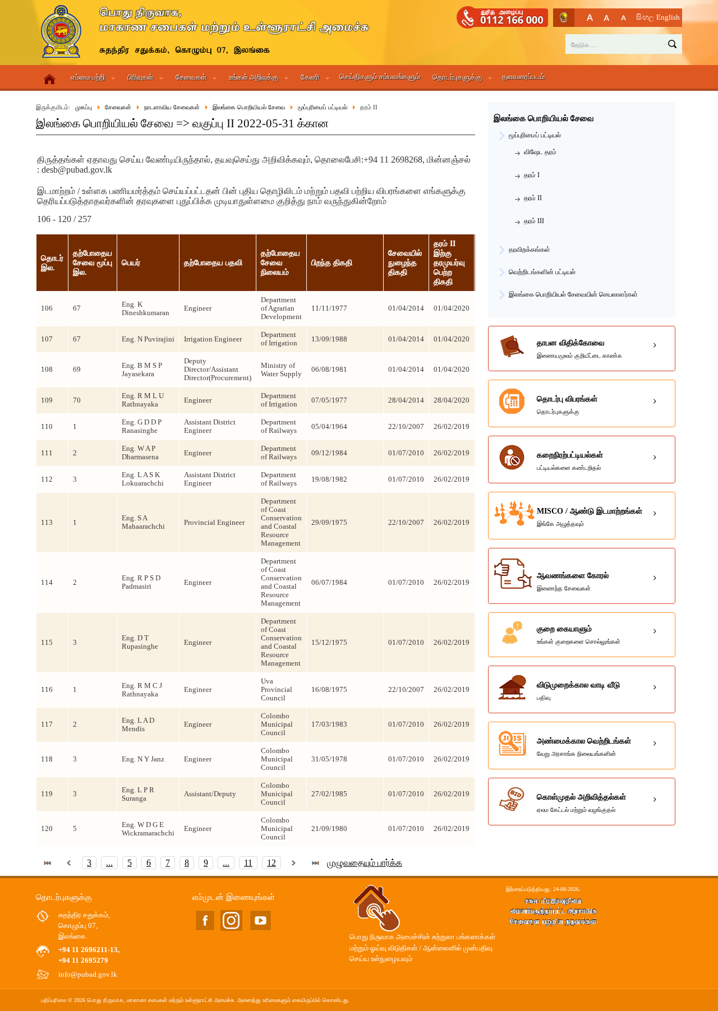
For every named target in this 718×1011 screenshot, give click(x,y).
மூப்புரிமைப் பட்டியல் (535, 135)
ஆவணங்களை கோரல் (573, 581)
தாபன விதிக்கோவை (579, 349)
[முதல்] (48, 862)
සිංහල (645, 17)
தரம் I (532, 175)
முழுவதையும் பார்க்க (364, 862)
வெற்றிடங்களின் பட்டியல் (542, 272)
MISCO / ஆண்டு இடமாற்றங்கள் (589, 517)
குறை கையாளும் (578, 635)
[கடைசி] (315, 862)
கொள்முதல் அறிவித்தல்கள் (581, 803)
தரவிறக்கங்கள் (529, 249)
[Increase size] (590, 18)
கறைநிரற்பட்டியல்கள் (570, 461)
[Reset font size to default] (607, 18)
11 (248, 862)
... (109, 862)
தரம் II (533, 198)
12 (271, 862)
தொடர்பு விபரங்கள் (567, 405)
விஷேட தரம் (540, 152)
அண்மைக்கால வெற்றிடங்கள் (584, 747)
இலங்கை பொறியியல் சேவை (544, 118)
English (668, 17)
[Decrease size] (623, 18)
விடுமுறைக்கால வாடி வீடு (578, 691)
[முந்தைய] (69, 862)
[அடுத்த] (294, 862)
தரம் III (534, 221)
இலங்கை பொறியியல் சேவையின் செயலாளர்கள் (573, 294)
